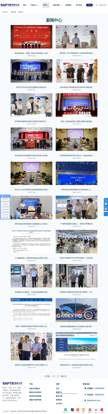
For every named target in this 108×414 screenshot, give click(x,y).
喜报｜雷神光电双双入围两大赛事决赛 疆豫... (76, 121)
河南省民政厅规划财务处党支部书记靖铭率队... (77, 87)
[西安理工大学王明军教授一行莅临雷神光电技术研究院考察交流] (76, 36)
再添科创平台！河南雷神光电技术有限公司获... (77, 365)
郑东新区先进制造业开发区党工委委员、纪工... (77, 292)
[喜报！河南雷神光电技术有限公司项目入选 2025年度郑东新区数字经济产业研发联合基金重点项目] (31, 310)
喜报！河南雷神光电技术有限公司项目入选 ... (31, 326)
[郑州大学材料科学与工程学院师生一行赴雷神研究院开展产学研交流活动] (76, 241)
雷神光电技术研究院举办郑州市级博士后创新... (32, 155)
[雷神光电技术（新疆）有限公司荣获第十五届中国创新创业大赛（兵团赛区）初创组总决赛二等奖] (31, 37)
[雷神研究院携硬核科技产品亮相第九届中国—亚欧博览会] (76, 310)
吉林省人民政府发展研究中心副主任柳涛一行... (32, 365)
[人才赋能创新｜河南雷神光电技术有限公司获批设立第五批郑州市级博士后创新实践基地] (31, 241)
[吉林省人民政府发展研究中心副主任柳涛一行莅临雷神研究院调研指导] (31, 346)
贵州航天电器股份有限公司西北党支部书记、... (32, 121)
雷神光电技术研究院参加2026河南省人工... (76, 189)
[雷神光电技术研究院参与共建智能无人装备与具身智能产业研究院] (31, 207)
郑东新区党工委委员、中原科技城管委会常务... (32, 292)
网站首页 (13, 12)
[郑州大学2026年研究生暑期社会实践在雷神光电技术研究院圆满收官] (31, 71)
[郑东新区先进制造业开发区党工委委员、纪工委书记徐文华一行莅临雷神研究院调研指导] (76, 275)
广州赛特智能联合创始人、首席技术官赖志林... (77, 224)
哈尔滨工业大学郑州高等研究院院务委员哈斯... (32, 189)
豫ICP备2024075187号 (39, 411)
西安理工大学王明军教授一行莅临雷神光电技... (77, 53)
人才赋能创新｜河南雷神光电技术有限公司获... (32, 258)
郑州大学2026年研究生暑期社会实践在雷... (31, 87)
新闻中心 (21, 12)
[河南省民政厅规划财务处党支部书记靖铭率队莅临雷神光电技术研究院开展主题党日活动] (76, 71)
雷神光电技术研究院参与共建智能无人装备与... (32, 224)
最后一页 (63, 376)
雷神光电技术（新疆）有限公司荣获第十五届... (32, 53)
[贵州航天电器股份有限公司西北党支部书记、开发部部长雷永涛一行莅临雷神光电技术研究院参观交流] (31, 105)
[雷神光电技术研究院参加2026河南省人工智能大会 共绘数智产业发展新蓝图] (76, 173)
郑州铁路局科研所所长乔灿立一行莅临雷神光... (77, 155)
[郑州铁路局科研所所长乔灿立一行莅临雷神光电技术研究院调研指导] (76, 139)
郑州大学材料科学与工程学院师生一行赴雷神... (77, 258)
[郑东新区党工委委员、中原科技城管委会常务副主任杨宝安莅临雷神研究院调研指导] (31, 275)
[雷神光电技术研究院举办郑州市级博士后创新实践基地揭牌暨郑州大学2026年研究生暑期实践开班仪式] (31, 139)
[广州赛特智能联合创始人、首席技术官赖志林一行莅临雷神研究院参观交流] (76, 207)
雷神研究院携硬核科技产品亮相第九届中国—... (76, 326)
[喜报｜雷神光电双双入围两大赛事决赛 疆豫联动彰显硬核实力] (76, 105)
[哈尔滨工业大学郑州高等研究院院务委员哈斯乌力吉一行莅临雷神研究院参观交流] (31, 173)
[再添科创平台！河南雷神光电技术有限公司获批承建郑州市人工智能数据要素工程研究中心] (76, 346)
